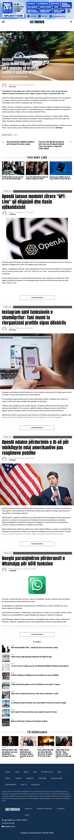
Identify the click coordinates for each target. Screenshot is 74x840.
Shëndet (18, 778)
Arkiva (27, 815)
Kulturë (8, 778)
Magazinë (29, 778)
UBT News (13, 330)
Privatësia (60, 809)
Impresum (28, 809)
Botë (35, 772)
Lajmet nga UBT (56, 778)
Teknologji (42, 778)
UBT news (13, 86)
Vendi (17, 772)
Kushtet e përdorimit (44, 809)
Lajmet (7, 772)
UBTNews (13, 214)
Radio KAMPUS (10, 785)
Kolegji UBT (35, 785)
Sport (60, 772)
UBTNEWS (13, 570)
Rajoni (26, 772)
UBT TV (23, 785)
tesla (16, 135)
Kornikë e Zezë (47, 772)
